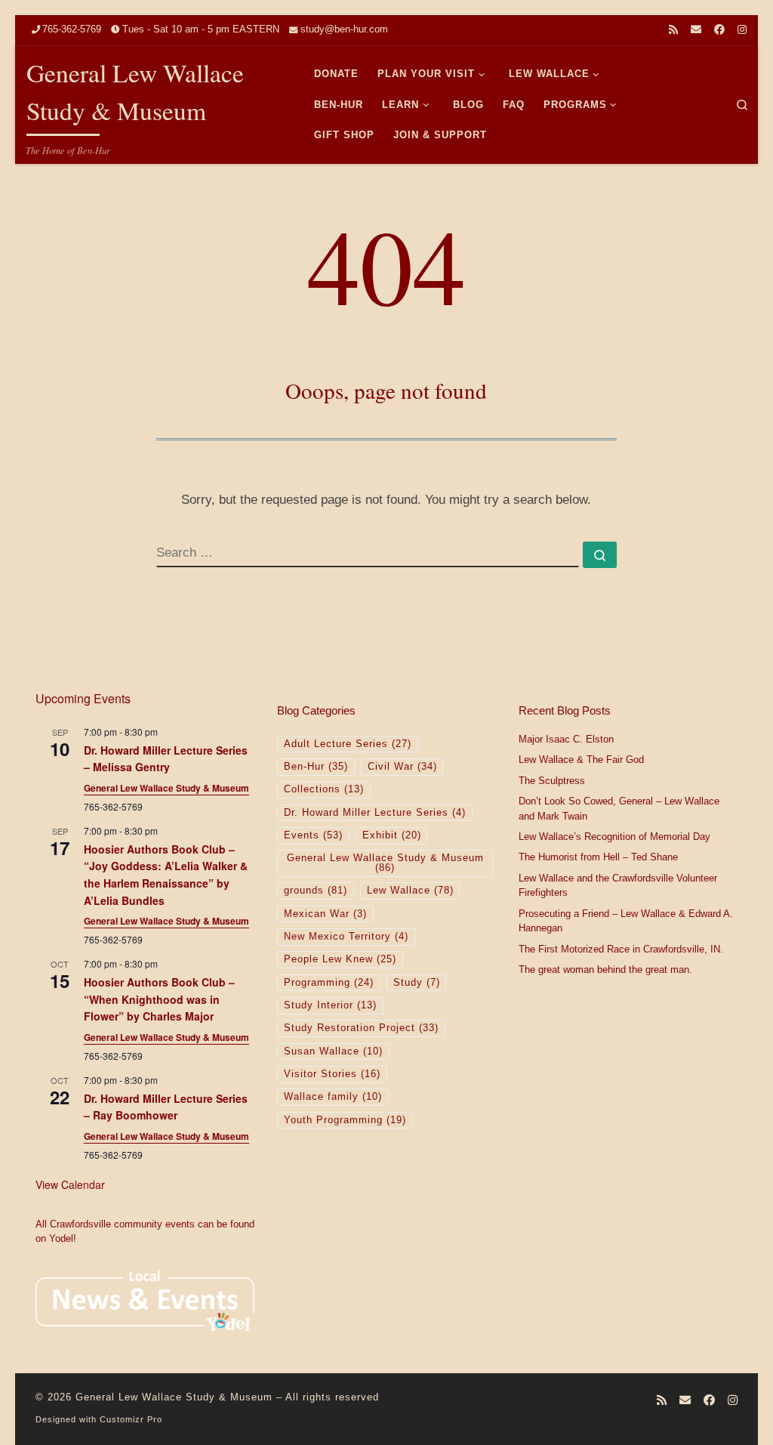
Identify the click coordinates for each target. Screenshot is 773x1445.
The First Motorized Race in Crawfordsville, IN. (621, 949)
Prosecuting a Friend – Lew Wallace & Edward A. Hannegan (626, 921)
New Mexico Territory (346, 936)
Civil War (402, 766)
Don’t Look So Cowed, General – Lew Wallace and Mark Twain (619, 809)
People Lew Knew (340, 959)
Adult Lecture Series (347, 744)
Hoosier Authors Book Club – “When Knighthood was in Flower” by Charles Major (159, 999)
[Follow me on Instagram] (742, 30)
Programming (329, 982)
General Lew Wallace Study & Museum (166, 788)
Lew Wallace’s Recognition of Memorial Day (614, 837)
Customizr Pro (131, 1419)
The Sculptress (552, 781)
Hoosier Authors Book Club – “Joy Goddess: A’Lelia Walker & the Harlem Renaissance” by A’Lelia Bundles (166, 874)
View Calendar (70, 1184)
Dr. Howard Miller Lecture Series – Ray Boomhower (166, 1107)
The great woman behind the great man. (605, 970)
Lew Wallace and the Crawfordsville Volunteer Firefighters (618, 886)
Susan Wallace (333, 1051)
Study (416, 982)
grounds (315, 890)
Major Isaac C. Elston (566, 739)
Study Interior (330, 1005)
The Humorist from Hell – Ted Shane (598, 857)
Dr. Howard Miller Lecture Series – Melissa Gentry (166, 759)
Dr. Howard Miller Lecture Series (375, 812)
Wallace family (333, 1096)
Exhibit (391, 835)
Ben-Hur (316, 766)
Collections (324, 789)
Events (313, 835)
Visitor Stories (332, 1074)
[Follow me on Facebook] (719, 30)
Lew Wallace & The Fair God (581, 760)
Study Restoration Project (361, 1028)
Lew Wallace (410, 890)
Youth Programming (345, 1120)
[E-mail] (696, 30)
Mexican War (325, 914)
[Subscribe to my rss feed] (673, 30)
